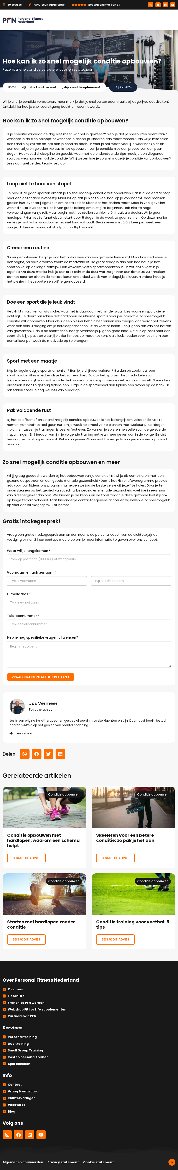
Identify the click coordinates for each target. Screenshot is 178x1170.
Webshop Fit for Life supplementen (37, 1009)
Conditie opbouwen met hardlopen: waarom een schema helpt (44, 827)
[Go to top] (171, 1162)
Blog (23, 87)
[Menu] (171, 20)
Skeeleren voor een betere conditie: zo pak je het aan (133, 827)
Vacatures (16, 1105)
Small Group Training (25, 1050)
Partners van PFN (22, 1016)
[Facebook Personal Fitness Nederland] (158, 4)
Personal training (22, 1037)
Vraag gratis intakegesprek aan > (40, 677)
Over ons (15, 989)
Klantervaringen (22, 1098)
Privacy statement (63, 1162)
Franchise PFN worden (26, 1003)
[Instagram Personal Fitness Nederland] (150, 4)
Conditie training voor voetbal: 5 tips (133, 911)
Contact (15, 1084)
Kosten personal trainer (28, 1057)
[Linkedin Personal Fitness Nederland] (165, 4)
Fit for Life (16, 996)
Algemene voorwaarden (23, 1162)
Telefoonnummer (23, 616)
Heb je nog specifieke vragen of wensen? (42, 637)
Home (12, 87)
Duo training (18, 1043)
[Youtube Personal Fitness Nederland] (172, 4)
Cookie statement (98, 1162)
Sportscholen (19, 1064)
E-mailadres (19, 594)
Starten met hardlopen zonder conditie (44, 911)
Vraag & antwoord (23, 1091)
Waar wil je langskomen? (30, 551)
